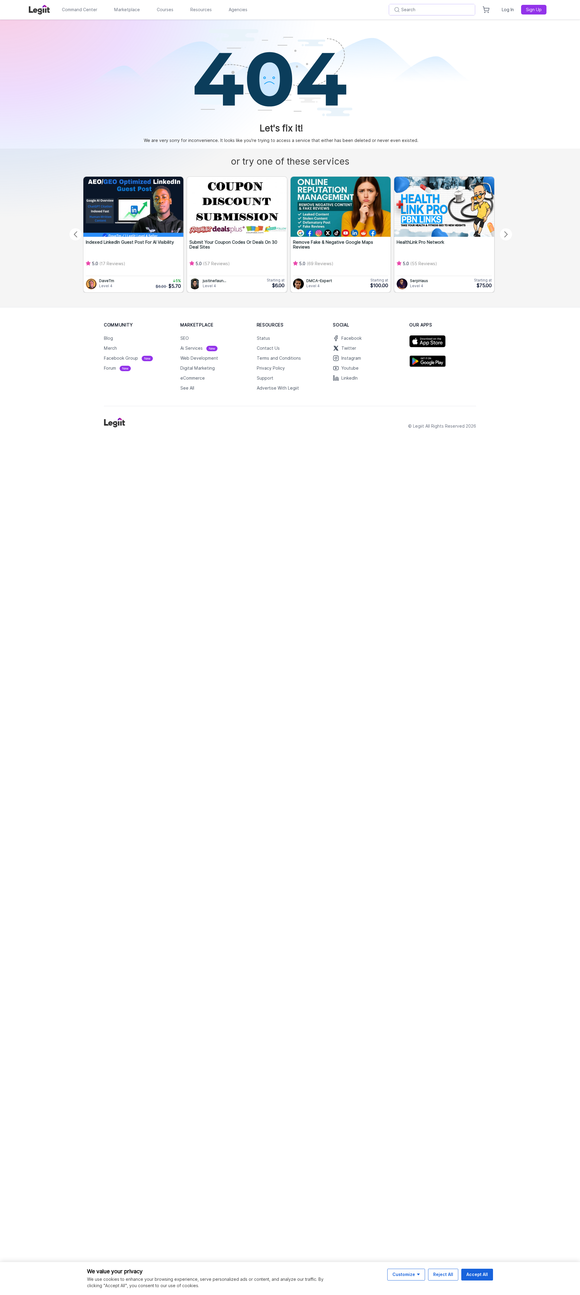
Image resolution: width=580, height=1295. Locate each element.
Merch (110, 348)
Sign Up (534, 9)
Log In (508, 9)
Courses (165, 9)
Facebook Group (127, 358)
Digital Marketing (197, 368)
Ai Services (197, 348)
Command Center (79, 9)
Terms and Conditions (279, 358)
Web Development (199, 358)
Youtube (350, 368)
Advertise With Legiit (278, 388)
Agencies (238, 9)
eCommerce (192, 378)
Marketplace (127, 9)
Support (265, 378)
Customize (403, 1274)
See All (187, 388)
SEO (184, 338)
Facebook (351, 338)
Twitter (348, 348)
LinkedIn (349, 378)
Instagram (351, 358)
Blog (108, 338)
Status (263, 338)
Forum (116, 368)
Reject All (443, 1274)
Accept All (477, 1274)
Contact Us (268, 348)
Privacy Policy (271, 368)
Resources (201, 9)
